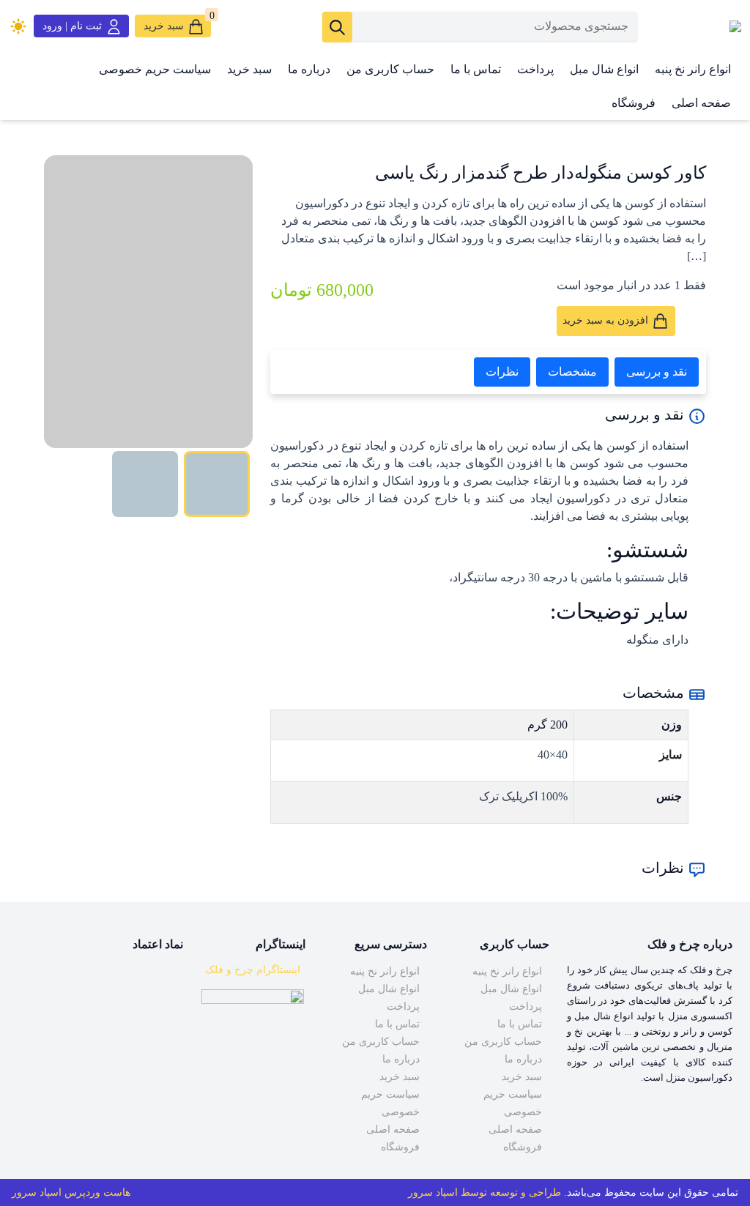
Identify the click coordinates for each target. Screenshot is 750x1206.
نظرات (502, 371)
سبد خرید (249, 69)
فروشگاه (634, 103)
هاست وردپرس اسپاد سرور (71, 1192)
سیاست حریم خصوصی (155, 69)
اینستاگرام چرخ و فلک (252, 969)
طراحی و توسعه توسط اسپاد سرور (484, 1192)
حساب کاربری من (390, 69)
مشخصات (572, 371)
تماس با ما (475, 69)
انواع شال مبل (604, 69)
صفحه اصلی (701, 103)
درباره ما (309, 69)
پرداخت (535, 69)
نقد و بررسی (656, 371)
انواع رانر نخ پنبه (693, 69)
